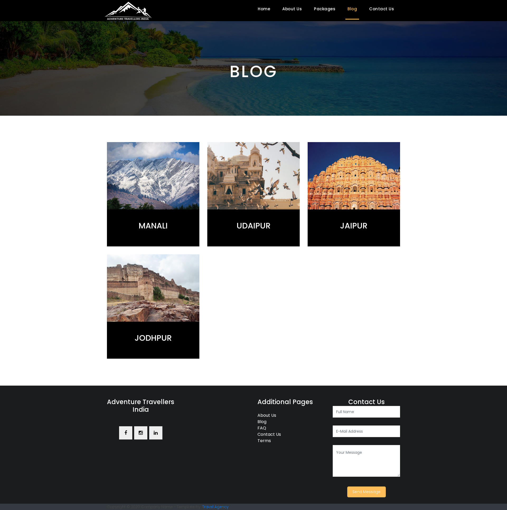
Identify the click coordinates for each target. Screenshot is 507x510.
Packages (324, 9)
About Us (292, 9)
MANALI (153, 225)
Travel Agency (215, 506)
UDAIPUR (254, 225)
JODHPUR (153, 338)
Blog (352, 9)
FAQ (261, 428)
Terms (264, 441)
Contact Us (381, 9)
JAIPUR (354, 225)
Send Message (367, 491)
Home (265, 9)
